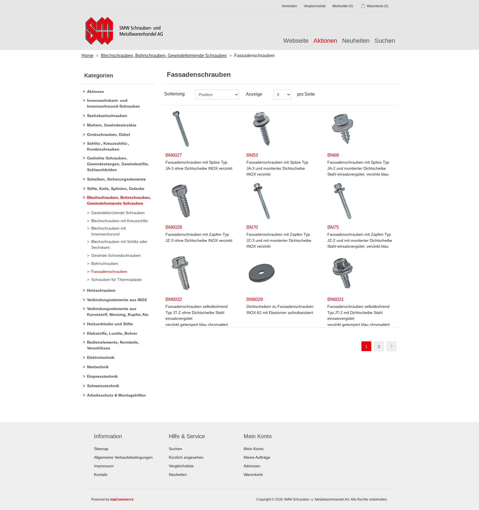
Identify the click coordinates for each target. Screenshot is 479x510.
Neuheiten (356, 40)
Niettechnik (98, 367)
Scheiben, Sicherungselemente (116, 179)
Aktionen (95, 91)
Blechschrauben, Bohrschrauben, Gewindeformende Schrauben (119, 200)
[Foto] (181, 129)
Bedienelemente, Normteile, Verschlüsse (113, 345)
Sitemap (101, 448)
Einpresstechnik (102, 376)
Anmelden (289, 6)
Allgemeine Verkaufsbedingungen (123, 457)
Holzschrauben (101, 290)
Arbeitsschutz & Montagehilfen (116, 395)
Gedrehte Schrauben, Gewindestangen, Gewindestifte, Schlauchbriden (118, 164)
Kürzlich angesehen (186, 457)
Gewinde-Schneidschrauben (116, 255)
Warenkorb (253, 474)
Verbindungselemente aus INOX (117, 300)
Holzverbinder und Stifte (110, 324)
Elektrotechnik (100, 357)
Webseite (296, 40)
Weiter (391, 346)
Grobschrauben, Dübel (108, 134)
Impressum (104, 466)
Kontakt (100, 474)
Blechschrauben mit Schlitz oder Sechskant (119, 244)
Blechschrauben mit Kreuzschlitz (119, 221)
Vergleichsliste (181, 466)
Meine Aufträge (257, 457)
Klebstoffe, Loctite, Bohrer (112, 333)
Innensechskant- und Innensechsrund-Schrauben (113, 103)
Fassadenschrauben (109, 271)
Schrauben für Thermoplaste (116, 279)
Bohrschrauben (104, 263)
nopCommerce (122, 499)
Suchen (384, 40)
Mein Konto (254, 448)
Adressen (252, 466)
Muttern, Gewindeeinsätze (111, 125)
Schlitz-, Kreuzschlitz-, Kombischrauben (108, 146)
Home (87, 55)
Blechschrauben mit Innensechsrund (108, 231)
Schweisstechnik (103, 386)
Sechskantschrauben (107, 115)
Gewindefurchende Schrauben (118, 212)
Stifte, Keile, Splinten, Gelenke (115, 188)
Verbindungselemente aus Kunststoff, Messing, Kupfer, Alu (118, 311)
